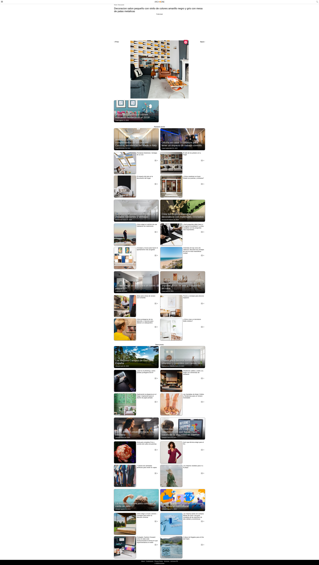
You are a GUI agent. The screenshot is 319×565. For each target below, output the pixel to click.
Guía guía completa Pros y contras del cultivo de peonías (147, 443)
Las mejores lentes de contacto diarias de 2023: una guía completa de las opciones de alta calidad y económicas (193, 516)
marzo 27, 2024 (127, 219)
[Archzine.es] (159, 2)
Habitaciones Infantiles (168, 366)
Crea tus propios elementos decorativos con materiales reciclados (183, 215)
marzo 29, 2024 (125, 437)
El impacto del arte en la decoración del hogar (145, 177)
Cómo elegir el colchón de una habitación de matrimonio (147, 225)
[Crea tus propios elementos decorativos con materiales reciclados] (182, 210)
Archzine (166, 561)
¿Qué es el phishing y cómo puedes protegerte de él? (146, 371)
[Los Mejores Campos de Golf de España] (136, 357)
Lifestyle (117, 366)
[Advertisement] (159, 27)
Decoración (121, 4)
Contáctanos (149, 561)
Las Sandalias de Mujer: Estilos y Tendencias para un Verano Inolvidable (193, 396)
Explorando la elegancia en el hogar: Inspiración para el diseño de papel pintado (146, 396)
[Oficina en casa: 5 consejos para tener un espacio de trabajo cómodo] (182, 139)
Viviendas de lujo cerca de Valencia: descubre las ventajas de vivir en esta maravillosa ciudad (193, 250)
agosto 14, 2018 (124, 120)
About (143, 561)
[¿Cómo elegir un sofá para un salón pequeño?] (136, 282)
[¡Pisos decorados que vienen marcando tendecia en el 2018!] (136, 111)
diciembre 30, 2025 (124, 148)
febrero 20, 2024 (174, 219)
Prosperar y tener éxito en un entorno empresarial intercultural (182, 505)
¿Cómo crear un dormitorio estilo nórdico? (192, 320)
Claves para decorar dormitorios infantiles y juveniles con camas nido (182, 362)
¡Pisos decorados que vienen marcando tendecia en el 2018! (132, 116)
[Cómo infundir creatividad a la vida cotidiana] (136, 428)
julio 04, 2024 (125, 366)
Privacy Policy (159, 561)
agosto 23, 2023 (125, 509)
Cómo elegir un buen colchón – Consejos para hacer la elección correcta (147, 515)
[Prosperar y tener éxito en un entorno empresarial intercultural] (182, 500)
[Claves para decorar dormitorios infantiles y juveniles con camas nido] (182, 357)
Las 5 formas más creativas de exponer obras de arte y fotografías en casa (181, 285)
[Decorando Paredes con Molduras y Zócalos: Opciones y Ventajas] (136, 210)
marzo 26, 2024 (171, 437)
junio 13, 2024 (180, 366)
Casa (116, 120)
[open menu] (1, 1)
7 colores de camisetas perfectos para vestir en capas (147, 466)
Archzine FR (174, 561)
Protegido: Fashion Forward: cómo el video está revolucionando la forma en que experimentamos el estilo (147, 539)
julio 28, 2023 (123, 291)
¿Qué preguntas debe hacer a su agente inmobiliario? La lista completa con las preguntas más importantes (193, 227)
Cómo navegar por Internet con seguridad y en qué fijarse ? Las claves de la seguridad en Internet (180, 432)
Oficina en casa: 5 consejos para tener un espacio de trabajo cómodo (182, 144)
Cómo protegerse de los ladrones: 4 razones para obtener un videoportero (145, 321)
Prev (117, 42)
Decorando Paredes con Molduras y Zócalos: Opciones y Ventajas (135, 215)
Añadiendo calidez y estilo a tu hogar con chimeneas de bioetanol (193, 372)
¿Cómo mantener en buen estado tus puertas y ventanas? (193, 177)
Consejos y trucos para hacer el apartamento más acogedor (147, 248)
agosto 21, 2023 (172, 509)
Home (115, 4)
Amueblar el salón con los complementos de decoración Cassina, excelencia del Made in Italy (136, 142)
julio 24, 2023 (169, 291)
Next (202, 42)
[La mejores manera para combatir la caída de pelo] (136, 500)
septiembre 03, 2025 (171, 148)
